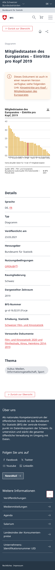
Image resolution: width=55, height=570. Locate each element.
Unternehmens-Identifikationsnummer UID (20, 546)
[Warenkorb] (41, 17)
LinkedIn (28, 465)
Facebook (12, 459)
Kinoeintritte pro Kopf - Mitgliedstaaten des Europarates (30, 91)
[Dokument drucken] (40, 31)
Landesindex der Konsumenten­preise (22, 534)
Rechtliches (7, 565)
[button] (49, 494)
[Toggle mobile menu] (50, 18)
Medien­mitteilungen (15, 506)
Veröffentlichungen (15, 498)
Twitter (29, 459)
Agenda (8, 515)
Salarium (9, 524)
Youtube (11, 465)
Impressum (18, 565)
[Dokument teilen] (46, 31)
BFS (11, 17)
